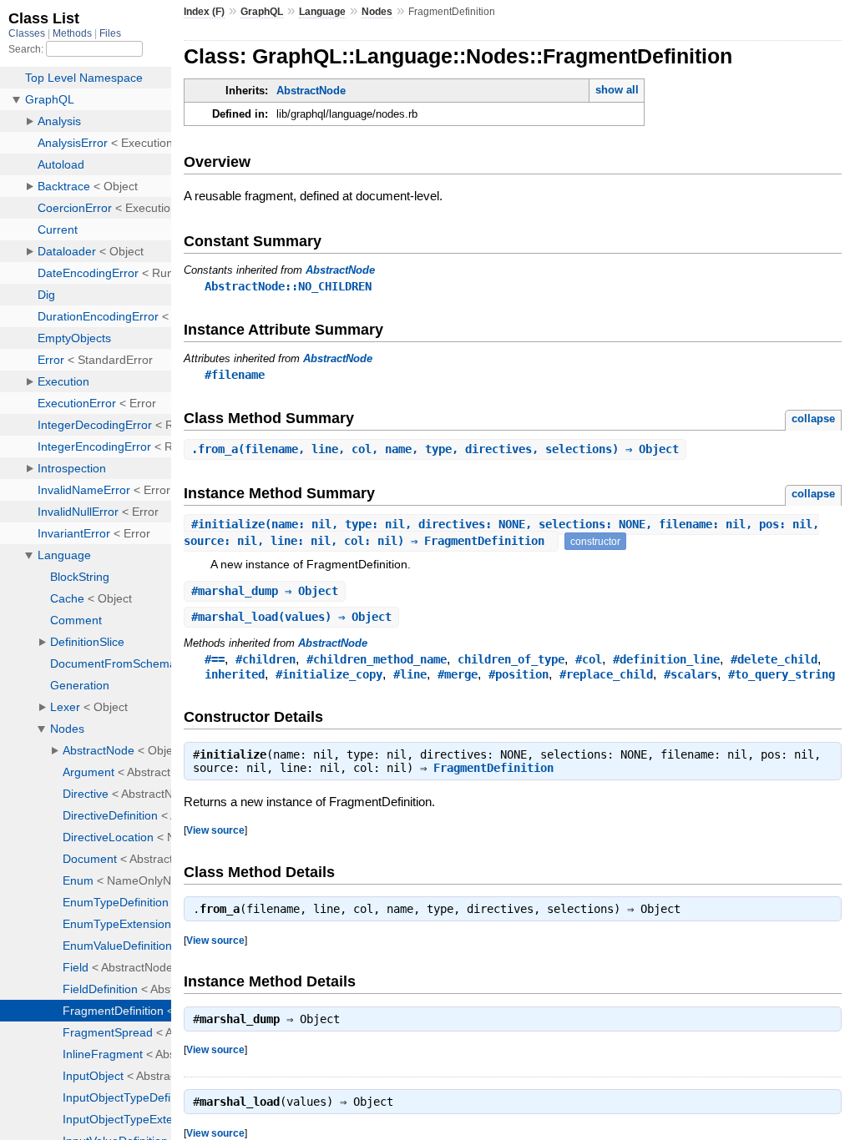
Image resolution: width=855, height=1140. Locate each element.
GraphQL (261, 12)
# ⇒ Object (264, 591)
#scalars (690, 674)
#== (215, 659)
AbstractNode (311, 90)
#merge (458, 674)
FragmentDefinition (493, 767)
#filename (235, 374)
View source (215, 830)
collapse (813, 418)
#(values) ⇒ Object (291, 616)
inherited (235, 674)
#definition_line (666, 659)
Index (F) (204, 12)
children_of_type (511, 659)
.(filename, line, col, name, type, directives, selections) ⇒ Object (435, 449)
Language (322, 12)
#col (588, 659)
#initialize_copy (329, 674)
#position (518, 674)
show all (617, 89)
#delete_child (774, 659)
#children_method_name (376, 659)
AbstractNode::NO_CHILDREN (288, 286)
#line (410, 674)
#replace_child (606, 674)
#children (265, 659)
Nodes (377, 12)
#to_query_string (781, 674)
